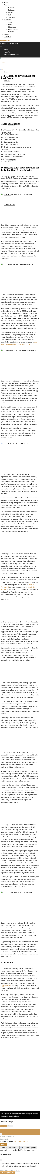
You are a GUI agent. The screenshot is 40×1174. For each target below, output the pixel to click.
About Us (7, 34)
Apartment (11, 7)
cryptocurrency (6, 986)
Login (3, 1145)
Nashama (11, 32)
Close (10, 1126)
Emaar (10, 22)
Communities (18, 1080)
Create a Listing (5, 40)
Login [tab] (6, 1130)
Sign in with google (29, 1148)
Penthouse (11, 10)
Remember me (7, 1142)
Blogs (6, 49)
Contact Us (7, 36)
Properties (7, 5)
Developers (7, 19)
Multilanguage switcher (11, 54)
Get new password (7, 1173)
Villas (9, 14)
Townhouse (11, 17)
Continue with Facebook (9, 1148)
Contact (16, 1087)
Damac (10, 24)
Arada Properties (13, 29)
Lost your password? (20, 1142)
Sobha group (12, 27)
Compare (3, 1126)
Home (6, 2)
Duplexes (10, 12)
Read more (13, 1069)
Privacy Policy (18, 1082)
